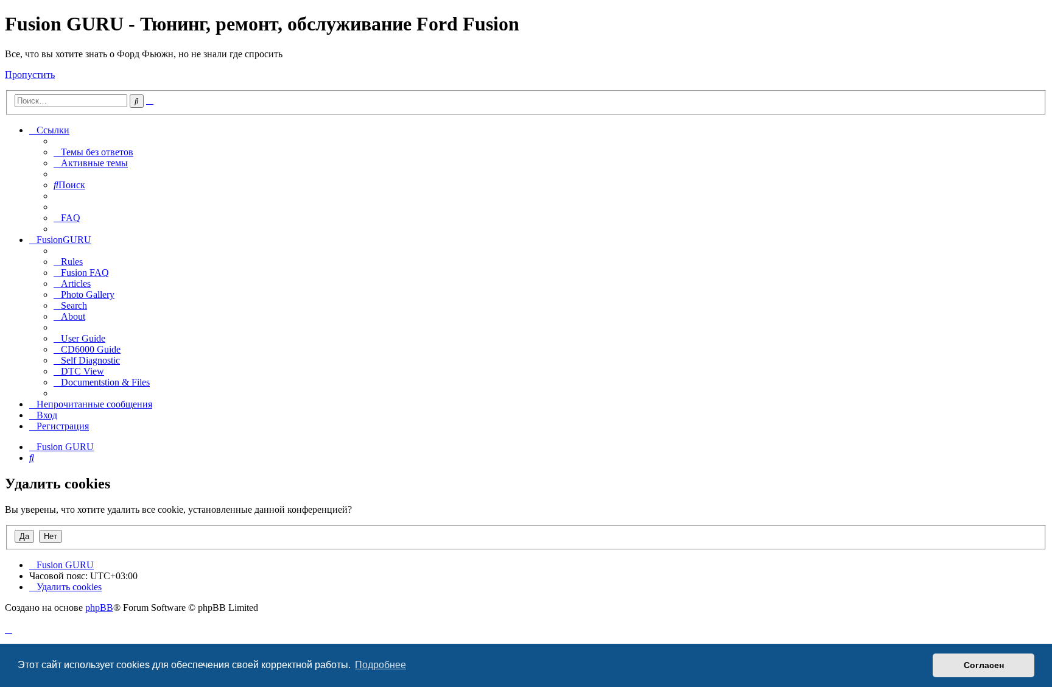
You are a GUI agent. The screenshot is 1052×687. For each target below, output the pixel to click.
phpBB (99, 607)
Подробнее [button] (380, 665)
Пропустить (30, 74)
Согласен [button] (984, 665)
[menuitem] (93, 152)
